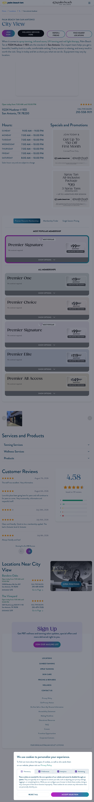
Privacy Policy (46, 765)
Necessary (27, 771)
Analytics (63, 771)
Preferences (45, 771)
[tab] (26, 771)
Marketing (81, 771)
